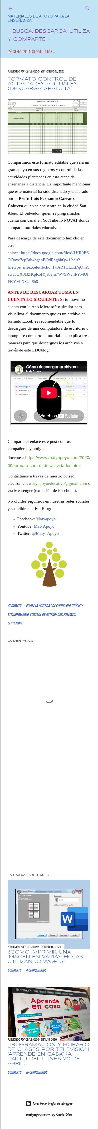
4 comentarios (36, 970)
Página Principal (25, 51)
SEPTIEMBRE (15, 623)
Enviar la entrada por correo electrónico (54, 606)
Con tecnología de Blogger (53, 1103)
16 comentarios (36, 1072)
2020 (25, 614)
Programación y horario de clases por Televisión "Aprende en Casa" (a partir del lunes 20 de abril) (48, 1054)
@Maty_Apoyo (45, 533)
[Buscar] (87, 7)
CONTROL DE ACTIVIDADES (46, 614)
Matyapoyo (46, 519)
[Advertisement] (49, 813)
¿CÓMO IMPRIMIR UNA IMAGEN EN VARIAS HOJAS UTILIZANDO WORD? (45, 957)
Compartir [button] (14, 606)
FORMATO (69, 614)
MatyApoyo (44, 526)
